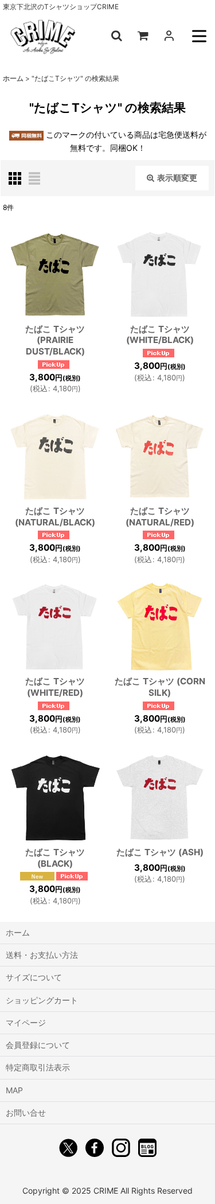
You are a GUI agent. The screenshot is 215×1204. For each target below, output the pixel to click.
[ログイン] (169, 35)
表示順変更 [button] (177, 177)
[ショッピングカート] (143, 35)
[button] (116, 35)
